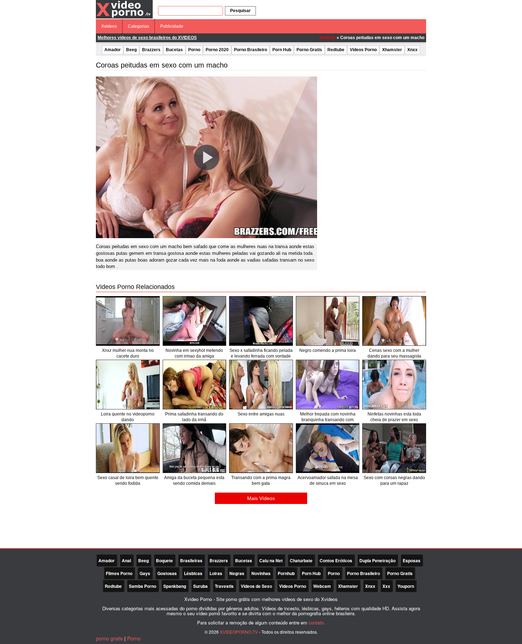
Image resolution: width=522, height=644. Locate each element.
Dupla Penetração (377, 560)
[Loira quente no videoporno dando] (127, 384)
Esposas (411, 560)
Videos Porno (363, 49)
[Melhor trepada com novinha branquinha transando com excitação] (327, 384)
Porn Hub (281, 49)
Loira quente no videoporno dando (127, 417)
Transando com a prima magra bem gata (260, 480)
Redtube (335, 49)
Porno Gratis (309, 49)
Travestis (224, 586)
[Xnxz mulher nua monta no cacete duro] (127, 320)
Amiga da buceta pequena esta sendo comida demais (194, 480)
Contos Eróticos (336, 560)
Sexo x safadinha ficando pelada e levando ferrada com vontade (261, 353)
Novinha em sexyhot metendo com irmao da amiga (194, 353)
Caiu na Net (271, 560)
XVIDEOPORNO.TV (239, 632)
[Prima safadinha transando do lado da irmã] (194, 384)
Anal (126, 560)
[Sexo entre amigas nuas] (261, 384)
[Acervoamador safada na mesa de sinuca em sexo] (327, 448)
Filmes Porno (119, 573)
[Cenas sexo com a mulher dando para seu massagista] (394, 320)
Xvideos (109, 26)
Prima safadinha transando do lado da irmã (194, 417)
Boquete (164, 560)
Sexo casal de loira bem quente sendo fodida (127, 480)
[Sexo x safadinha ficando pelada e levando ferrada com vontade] (261, 320)
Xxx (386, 586)
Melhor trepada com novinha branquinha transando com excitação (327, 420)
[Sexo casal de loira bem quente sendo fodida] (127, 448)
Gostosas (167, 573)
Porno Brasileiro (250, 49)
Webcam (322, 586)
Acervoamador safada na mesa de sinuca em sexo (328, 480)
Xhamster (392, 49)
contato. (317, 622)
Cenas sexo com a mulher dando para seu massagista (394, 353)
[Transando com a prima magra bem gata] (261, 448)
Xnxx (412, 49)
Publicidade (171, 26)
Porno (194, 49)
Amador (112, 49)
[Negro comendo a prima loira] (327, 320)
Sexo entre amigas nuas (261, 414)
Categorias (138, 26)
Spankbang (174, 586)
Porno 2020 (217, 49)
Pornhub (286, 573)
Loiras (216, 573)
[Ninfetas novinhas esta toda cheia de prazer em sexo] (394, 384)
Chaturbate (301, 560)
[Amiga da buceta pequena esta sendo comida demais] (194, 448)
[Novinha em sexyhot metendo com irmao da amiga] (194, 320)
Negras (236, 573)
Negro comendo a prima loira (327, 350)
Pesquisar (240, 10)
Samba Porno (142, 586)
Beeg (131, 49)
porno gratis (109, 638)
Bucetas (174, 49)
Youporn (405, 586)
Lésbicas (193, 573)
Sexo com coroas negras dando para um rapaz (394, 480)
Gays (145, 573)
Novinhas (261, 573)
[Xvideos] (124, 8)
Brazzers (151, 49)
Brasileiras (191, 560)
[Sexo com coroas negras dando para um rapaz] (394, 448)
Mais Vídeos (261, 498)
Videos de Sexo (256, 586)
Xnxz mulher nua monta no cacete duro (128, 353)
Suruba (200, 586)
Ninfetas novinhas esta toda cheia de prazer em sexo (394, 417)
